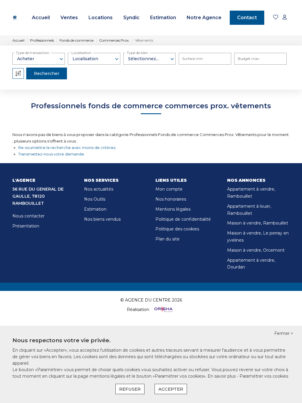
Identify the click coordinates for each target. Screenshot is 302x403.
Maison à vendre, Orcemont (256, 250)
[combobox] (39, 58)
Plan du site (167, 239)
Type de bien (137, 52)
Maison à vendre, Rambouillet (257, 223)
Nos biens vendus (102, 219)
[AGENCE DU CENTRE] (14, 17)
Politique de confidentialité (183, 219)
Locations (100, 17)
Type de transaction (32, 52)
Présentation (25, 226)
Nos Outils (94, 199)
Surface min (192, 58)
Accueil (41, 17)
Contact (247, 17)
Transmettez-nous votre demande (51, 154)
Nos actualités (98, 189)
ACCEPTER (170, 389)
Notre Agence (204, 17)
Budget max (248, 58)
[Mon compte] (285, 18)
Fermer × (283, 333)
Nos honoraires (170, 199)
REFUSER (130, 389)
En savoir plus (222, 376)
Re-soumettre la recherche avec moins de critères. (67, 147)
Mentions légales (173, 209)
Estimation (163, 17)
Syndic (131, 17)
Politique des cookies (177, 229)
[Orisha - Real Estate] (162, 309)
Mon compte (169, 189)
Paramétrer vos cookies (263, 376)
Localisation (81, 52)
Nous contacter (28, 216)
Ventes (69, 17)
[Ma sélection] (275, 18)
